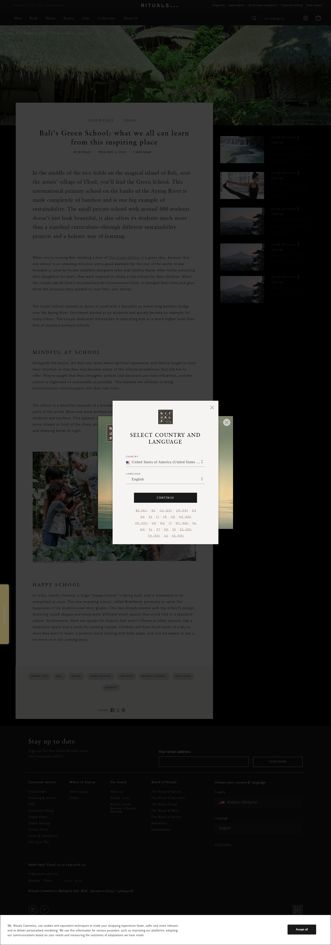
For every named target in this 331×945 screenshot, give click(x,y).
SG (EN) (186, 529)
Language (133, 473)
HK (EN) (185, 517)
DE (194, 510)
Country (132, 456)
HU (162, 523)
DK (143, 517)
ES (150, 517)
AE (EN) (178, 536)
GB (173, 517)
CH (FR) (182, 510)
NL (195, 523)
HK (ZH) (141, 523)
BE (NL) (142, 510)
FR (165, 517)
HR (154, 523)
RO (166, 529)
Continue (165, 498)
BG (154, 510)
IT (170, 523)
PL (151, 529)
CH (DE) (166, 510)
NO (142, 529)
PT (158, 529)
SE (174, 529)
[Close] (212, 407)
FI (157, 517)
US (166, 536)
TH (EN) (154, 536)
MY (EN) (182, 523)
